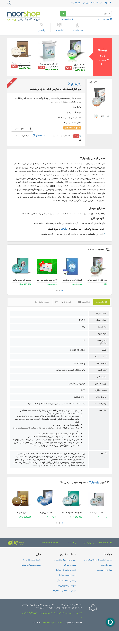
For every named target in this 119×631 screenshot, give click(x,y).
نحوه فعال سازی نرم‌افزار (66, 585)
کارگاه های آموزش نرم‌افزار (65, 570)
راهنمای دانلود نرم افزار (67, 580)
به (95, 3)
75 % (14, 66)
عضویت (74, 3)
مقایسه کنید (19, 129)
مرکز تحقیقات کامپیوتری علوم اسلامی (53, 622)
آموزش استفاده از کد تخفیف (64, 590)
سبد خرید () (103, 19)
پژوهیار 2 (94, 482)
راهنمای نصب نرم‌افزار (67, 575)
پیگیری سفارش (88, 543)
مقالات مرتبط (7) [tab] (42, 302)
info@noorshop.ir (50, 543)
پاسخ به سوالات (70, 565)
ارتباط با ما (72, 543)
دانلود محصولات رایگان (31, 560)
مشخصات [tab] (100, 302)
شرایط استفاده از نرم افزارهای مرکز (98, 560)
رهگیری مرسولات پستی (31, 565)
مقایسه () (66, 19)
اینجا (64, 229)
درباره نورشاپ (106, 565)
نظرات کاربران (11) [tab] (63, 302)
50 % (68, 68)
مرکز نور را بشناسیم (104, 570)
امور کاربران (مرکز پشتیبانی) (65, 560)
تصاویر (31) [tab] (82, 302)
